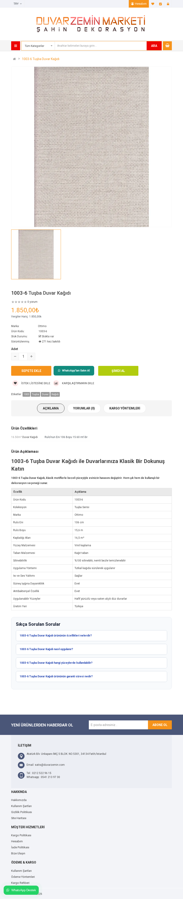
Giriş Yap (168, 4)
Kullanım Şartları (21, 806)
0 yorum (32, 301)
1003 (26, 394)
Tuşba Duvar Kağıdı (49, 293)
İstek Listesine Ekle (35, 383)
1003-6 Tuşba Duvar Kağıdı (40, 59)
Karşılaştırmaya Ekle (77, 383)
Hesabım (141, 3)
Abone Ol (159, 725)
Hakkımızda (19, 800)
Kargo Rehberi (20, 882)
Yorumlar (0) (84, 408)
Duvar (45, 394)
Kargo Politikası (21, 835)
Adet (14, 349)
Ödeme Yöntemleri (23, 876)
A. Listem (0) (153, 4)
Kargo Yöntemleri (124, 408)
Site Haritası (18, 818)
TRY (17, 3)
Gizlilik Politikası (21, 812)
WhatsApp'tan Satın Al (76, 370)
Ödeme (160, 4)
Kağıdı (55, 394)
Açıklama (51, 408)
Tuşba (35, 394)
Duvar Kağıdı (30, 437)
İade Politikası (20, 847)
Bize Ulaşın (18, 853)
